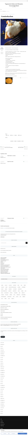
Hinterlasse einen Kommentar (2, 53)
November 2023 (3, 372)
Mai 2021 (2, 413)
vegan (9, 298)
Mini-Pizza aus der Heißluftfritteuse (5, 309)
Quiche (17, 296)
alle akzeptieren (22, 433)
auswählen (5, 433)
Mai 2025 (2, 346)
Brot (18, 285)
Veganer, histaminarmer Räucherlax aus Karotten (6, 312)
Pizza (14, 296)
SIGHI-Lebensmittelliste (3, 257)
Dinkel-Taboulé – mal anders (11, 155)
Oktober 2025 (2, 344)
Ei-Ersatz (9, 59)
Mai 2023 (2, 383)
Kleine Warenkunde (3, 252)
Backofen (14, 285)
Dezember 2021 (3, 400)
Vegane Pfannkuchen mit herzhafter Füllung (5, 306)
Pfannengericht (3, 296)
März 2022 (2, 396)
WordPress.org (2, 425)
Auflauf (6, 285)
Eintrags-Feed (2, 422)
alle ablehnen (13, 433)
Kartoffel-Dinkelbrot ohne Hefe (4, 304)
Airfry (2, 285)
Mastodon (2, 428)
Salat (2, 298)
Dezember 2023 (3, 370)
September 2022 (3, 387)
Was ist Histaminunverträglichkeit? (6, 250)
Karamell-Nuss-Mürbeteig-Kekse (4, 318)
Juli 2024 (2, 357)
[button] (9, 80)
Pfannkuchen (9, 296)
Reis (20, 296)
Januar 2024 (2, 368)
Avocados (10, 285)
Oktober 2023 (2, 374)
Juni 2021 (2, 411)
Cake (21, 285)
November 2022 (3, 385)
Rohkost (24, 296)
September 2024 (3, 355)
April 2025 (2, 348)
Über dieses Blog (3, 248)
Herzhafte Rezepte (3, 157)
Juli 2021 (2, 409)
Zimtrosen (2, 315)
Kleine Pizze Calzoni (10, 161)
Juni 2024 (2, 359)
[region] (14, 432)
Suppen (5, 298)
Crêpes (25, 285)
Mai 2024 (2, 361)
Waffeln (13, 298)
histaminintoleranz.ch (3, 258)
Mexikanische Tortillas (10, 218)
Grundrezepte (2, 220)
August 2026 (2, 342)
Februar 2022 (2, 398)
